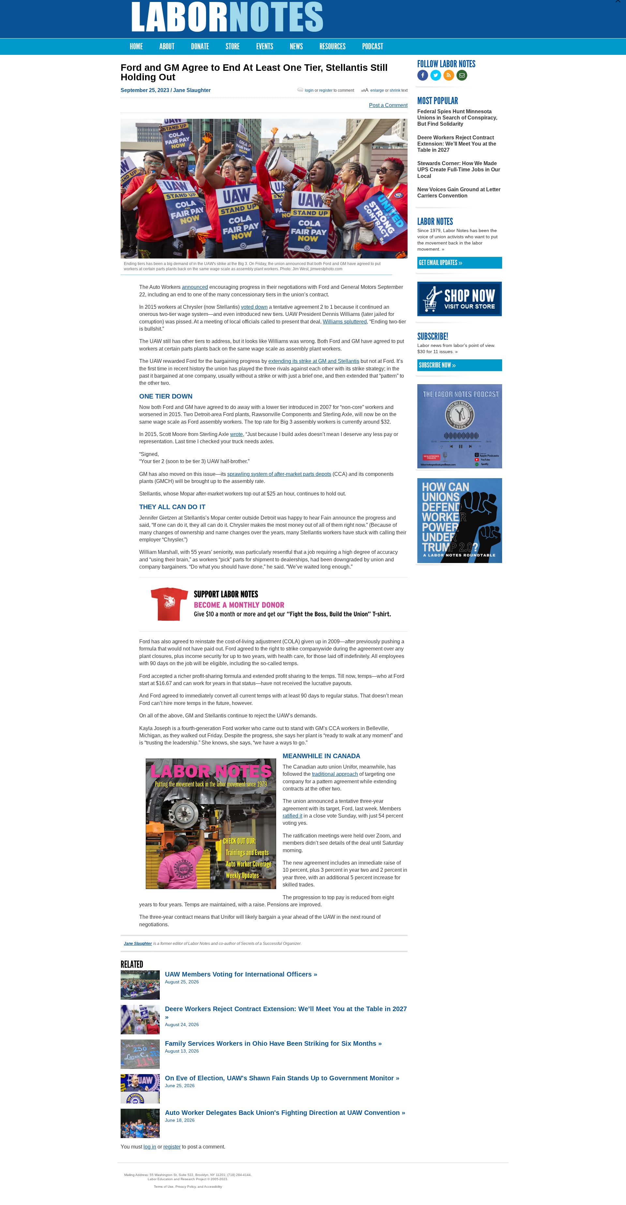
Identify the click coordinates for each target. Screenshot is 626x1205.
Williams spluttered (345, 321)
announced (195, 287)
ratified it (292, 816)
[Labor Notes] (227, 17)
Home (136, 46)
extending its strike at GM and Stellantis (313, 361)
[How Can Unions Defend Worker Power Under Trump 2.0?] (459, 560)
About (166, 46)
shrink (395, 90)
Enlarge (377, 90)
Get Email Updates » (440, 262)
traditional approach (335, 774)
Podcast (372, 46)
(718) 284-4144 (239, 1175)
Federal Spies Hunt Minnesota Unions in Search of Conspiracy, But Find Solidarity (457, 118)
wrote (236, 434)
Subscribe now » (437, 365)
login (309, 90)
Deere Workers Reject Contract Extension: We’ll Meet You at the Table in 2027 (456, 144)
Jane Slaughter (192, 90)
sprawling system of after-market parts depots (279, 474)
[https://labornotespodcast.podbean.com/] (459, 465)
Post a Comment (388, 105)
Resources (333, 46)
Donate (200, 46)
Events (264, 46)
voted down (254, 307)
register (326, 90)
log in (149, 1147)
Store (233, 46)
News (296, 46)
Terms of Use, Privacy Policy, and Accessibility (188, 1186)
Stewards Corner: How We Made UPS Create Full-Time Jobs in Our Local (458, 170)
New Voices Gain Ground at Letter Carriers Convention (458, 192)
